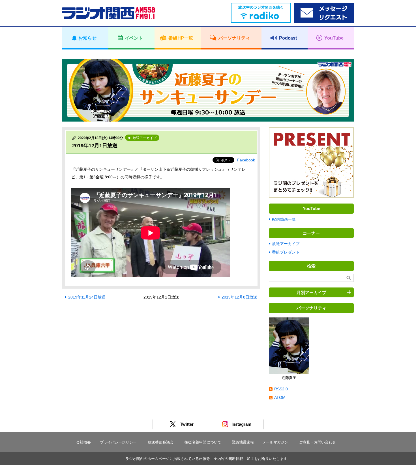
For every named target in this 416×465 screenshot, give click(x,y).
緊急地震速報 (243, 442)
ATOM (280, 397)
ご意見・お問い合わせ (317, 442)
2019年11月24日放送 (87, 297)
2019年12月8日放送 (239, 297)
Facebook (246, 160)
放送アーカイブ (286, 243)
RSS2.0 (281, 389)
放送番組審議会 (160, 442)
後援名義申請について (203, 442)
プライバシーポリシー (118, 442)
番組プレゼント (286, 252)
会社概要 (83, 442)
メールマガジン (275, 442)
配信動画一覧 (284, 219)
